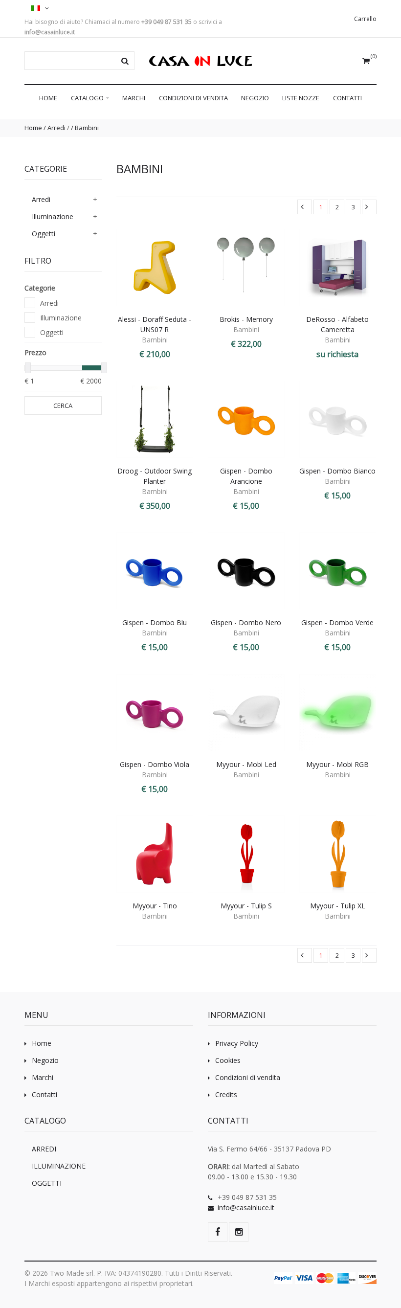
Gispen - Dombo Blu (154, 622)
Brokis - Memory (246, 319)
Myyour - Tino (155, 905)
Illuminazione (52, 216)
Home (48, 97)
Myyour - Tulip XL (337, 905)
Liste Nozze (300, 97)
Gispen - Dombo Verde (337, 622)
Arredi (56, 127)
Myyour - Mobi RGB (337, 764)
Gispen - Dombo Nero (246, 622)
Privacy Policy (236, 1043)
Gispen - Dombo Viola (154, 764)
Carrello (365, 19)
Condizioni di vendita (193, 97)
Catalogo (88, 97)
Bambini (87, 127)
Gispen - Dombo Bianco (337, 470)
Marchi (133, 97)
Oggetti (43, 233)
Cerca (62, 405)
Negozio (255, 97)
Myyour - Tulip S (246, 905)
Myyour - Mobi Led (246, 764)
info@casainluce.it (246, 1207)
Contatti (347, 97)
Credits (226, 1094)
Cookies (228, 1060)
